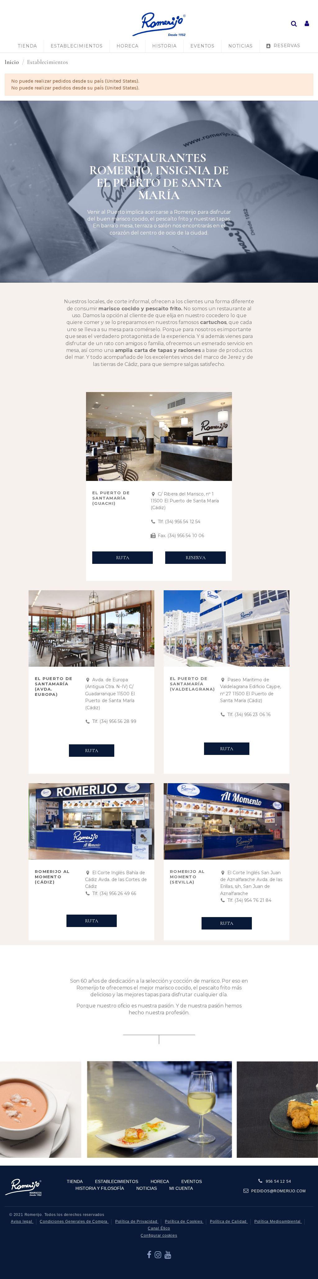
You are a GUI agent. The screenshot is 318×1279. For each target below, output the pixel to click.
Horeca (160, 1181)
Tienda (75, 1181)
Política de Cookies (184, 1221)
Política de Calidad (229, 1221)
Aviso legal (22, 1221)
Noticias (146, 1188)
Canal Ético (159, 1228)
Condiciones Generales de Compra (74, 1221)
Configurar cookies (159, 1235)
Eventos (191, 1181)
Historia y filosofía (99, 1188)
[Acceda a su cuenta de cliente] (307, 24)
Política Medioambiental (278, 1221)
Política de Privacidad (136, 1221)
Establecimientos (116, 1181)
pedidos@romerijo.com (278, 1191)
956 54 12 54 (278, 1181)
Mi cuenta (181, 1188)
